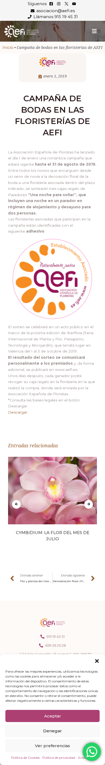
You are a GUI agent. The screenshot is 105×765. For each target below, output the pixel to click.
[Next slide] (88, 504)
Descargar (17, 412)
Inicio (7, 47)
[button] (97, 661)
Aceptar (52, 716)
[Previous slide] (16, 504)
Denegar (52, 730)
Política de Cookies (25, 758)
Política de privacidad (58, 758)
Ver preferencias (52, 745)
